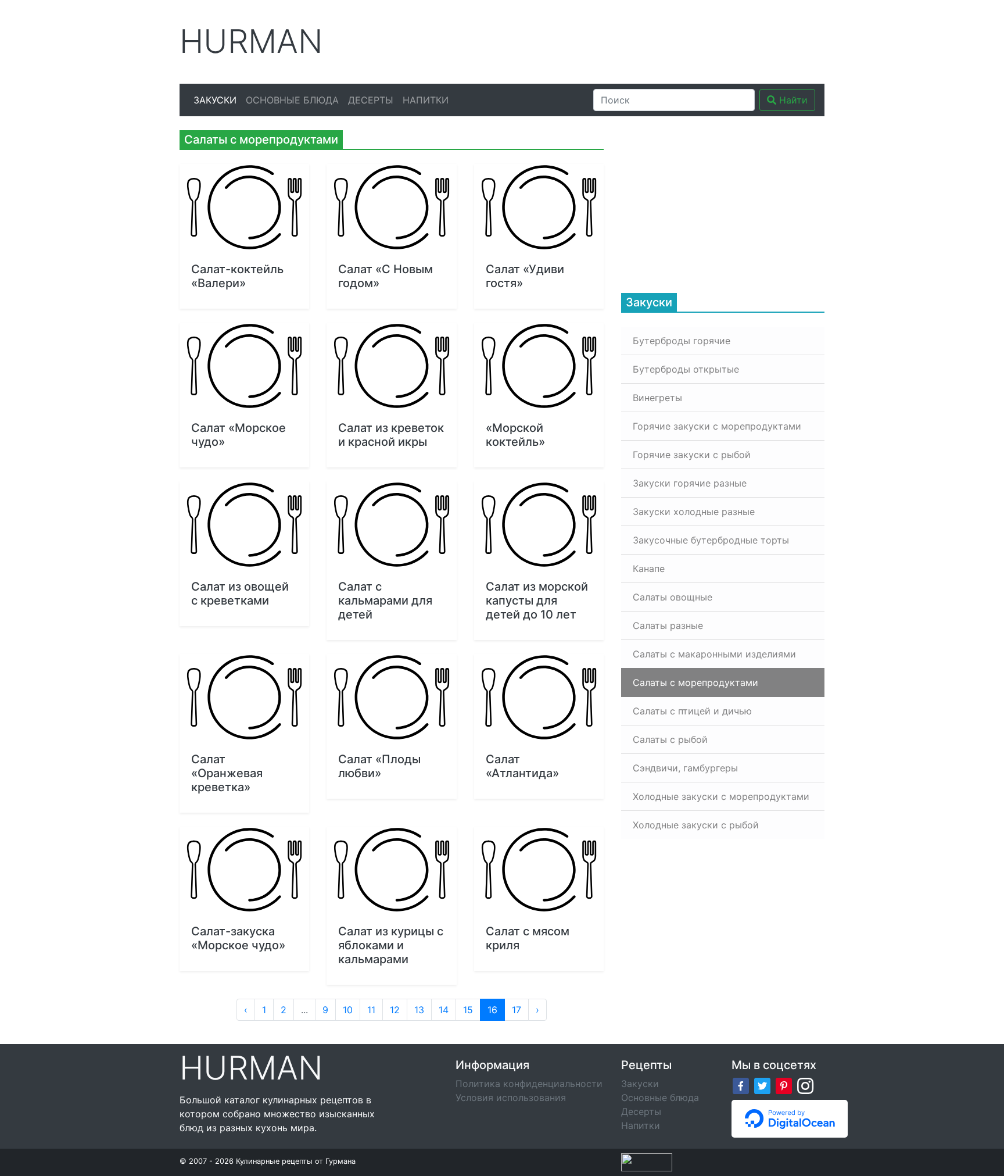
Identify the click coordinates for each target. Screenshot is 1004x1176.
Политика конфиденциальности (529, 1083)
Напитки (426, 100)
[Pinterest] (783, 1085)
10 (348, 1010)
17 (516, 1010)
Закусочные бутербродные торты (711, 540)
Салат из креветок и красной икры (391, 435)
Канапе (649, 568)
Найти (792, 100)
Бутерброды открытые (686, 369)
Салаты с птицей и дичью (692, 711)
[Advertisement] (611, 40)
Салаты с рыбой (670, 739)
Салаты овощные (672, 597)
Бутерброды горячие (681, 340)
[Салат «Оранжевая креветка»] (244, 697)
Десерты (370, 100)
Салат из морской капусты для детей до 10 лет (537, 600)
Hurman (251, 41)
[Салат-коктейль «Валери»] (244, 207)
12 (395, 1010)
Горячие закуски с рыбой (692, 454)
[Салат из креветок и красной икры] (391, 366)
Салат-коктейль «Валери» (237, 276)
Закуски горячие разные (690, 483)
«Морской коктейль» (515, 435)
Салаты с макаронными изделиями (714, 654)
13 (419, 1010)
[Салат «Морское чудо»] (244, 366)
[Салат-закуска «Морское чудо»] (244, 870)
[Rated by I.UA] (646, 1161)
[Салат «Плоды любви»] (391, 697)
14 (444, 1010)
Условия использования (511, 1097)
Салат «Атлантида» (522, 766)
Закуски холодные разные (694, 511)
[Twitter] (762, 1085)
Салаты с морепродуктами (695, 682)
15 (468, 1010)
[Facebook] (741, 1085)
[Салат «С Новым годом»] (391, 207)
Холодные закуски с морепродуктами (721, 796)
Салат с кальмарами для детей (385, 600)
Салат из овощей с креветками (240, 593)
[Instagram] (805, 1085)
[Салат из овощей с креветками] (244, 524)
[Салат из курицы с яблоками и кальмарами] (391, 870)
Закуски (214, 100)
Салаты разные (668, 625)
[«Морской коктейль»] (539, 366)
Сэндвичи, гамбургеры (685, 768)
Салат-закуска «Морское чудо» (238, 938)
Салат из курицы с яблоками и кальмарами (390, 945)
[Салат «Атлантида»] (539, 697)
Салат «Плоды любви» (379, 766)
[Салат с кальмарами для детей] (391, 524)
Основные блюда (292, 100)
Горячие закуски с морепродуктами (717, 426)
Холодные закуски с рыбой (696, 825)
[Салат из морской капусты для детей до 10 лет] (539, 524)
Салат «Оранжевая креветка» (227, 773)
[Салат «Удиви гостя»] (539, 207)
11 (371, 1010)
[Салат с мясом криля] (539, 870)
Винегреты (657, 397)
